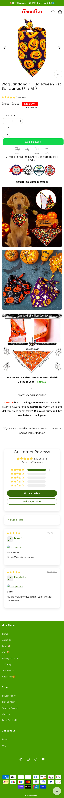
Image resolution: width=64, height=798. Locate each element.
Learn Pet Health (10, 720)
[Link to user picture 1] (32, 547)
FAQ (4, 745)
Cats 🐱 (6, 652)
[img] (13, 533)
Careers (6, 714)
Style (6, 127)
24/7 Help (6, 664)
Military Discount (10, 658)
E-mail (5, 739)
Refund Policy (8, 701)
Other (5, 687)
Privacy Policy (8, 695)
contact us (55, 428)
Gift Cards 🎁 (8, 676)
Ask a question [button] (32, 501)
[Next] (59, 48)
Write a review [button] (32, 493)
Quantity (9, 115)
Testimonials (8, 670)
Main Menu (8, 625)
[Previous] (5, 48)
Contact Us (8, 730)
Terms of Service (10, 708)
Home (5, 633)
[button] (8, 97)
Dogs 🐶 (6, 646)
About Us (6, 639)
